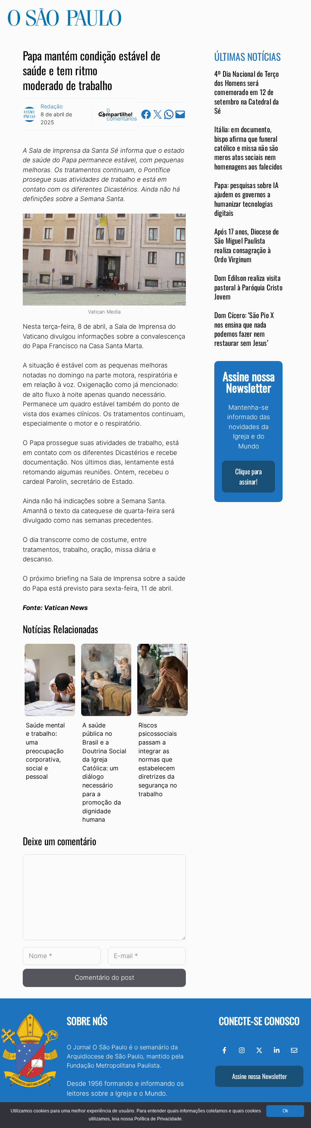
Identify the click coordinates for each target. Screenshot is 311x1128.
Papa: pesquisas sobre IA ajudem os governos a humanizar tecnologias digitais (246, 199)
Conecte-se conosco (259, 1021)
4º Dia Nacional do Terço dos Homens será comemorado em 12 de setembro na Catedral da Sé (246, 92)
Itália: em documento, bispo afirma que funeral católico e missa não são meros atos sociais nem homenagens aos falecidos (248, 147)
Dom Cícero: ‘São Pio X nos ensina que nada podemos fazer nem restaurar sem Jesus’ (244, 329)
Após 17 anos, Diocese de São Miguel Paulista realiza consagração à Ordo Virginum (246, 245)
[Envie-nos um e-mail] (294, 1050)
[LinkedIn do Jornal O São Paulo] (276, 1050)
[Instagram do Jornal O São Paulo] (242, 1050)
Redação (52, 106)
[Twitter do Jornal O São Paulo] (259, 1050)
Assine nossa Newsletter (259, 1076)
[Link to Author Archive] (29, 114)
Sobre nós (87, 1021)
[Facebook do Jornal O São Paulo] (224, 1050)
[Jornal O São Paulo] (64, 24)
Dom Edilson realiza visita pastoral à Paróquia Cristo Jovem (248, 286)
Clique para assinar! (248, 476)
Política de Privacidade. (158, 1119)
